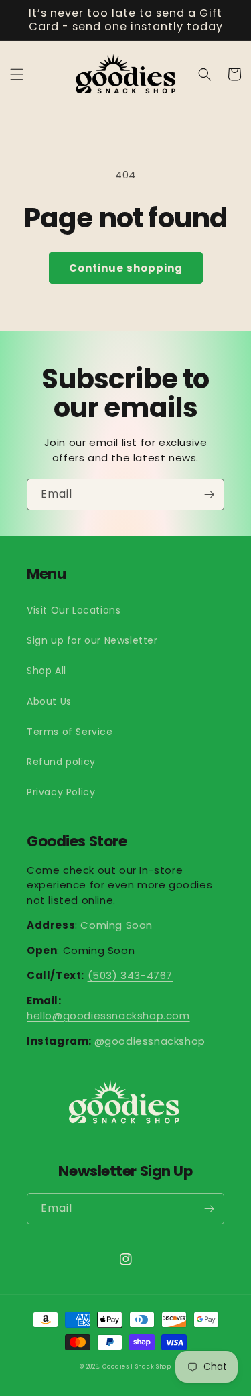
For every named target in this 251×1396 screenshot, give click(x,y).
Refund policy (61, 761)
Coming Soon (116, 925)
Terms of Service (70, 731)
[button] (16, 74)
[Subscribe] (209, 494)
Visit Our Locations (73, 610)
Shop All (46, 670)
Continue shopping (126, 268)
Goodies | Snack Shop (136, 1366)
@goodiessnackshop (149, 1041)
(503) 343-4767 (130, 975)
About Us (49, 701)
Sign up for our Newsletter (92, 640)
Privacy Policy (61, 792)
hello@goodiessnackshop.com (108, 1015)
